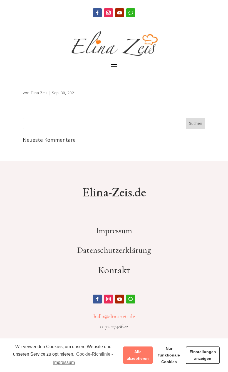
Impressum (64, 362)
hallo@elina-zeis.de (114, 316)
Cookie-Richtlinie (93, 354)
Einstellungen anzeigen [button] (203, 355)
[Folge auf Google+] (130, 12)
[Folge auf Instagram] (108, 12)
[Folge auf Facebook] (97, 12)
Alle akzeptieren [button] (138, 355)
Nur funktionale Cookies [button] (169, 355)
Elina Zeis (39, 92)
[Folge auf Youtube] (119, 12)
